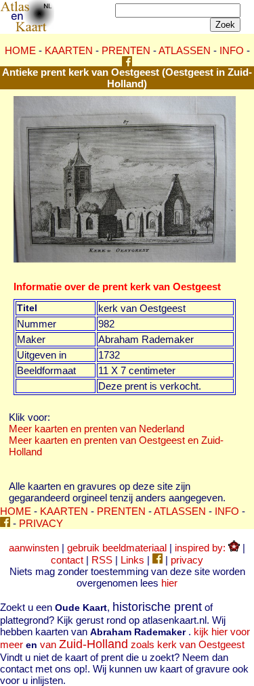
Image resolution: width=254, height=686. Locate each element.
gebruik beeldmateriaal (117, 547)
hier (169, 583)
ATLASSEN (184, 50)
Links (132, 560)
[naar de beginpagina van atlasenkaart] (27, 29)
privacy (187, 560)
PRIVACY (41, 523)
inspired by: (201, 547)
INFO (231, 50)
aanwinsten (34, 547)
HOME (20, 50)
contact (67, 560)
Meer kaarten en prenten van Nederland (96, 428)
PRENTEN (126, 50)
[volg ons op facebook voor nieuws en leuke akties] (127, 62)
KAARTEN (69, 50)
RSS (101, 560)
